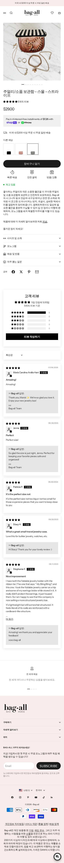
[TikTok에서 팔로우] (44, 797)
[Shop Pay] (12, 122)
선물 (28, 833)
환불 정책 (43, 823)
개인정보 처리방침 (14, 823)
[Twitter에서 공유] (21, 272)
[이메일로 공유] (37, 272)
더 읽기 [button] (9, 619)
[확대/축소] (59, 72)
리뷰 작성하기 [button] (32, 336)
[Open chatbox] (57, 857)
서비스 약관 (31, 823)
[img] (13, 368)
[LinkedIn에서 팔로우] (51, 797)
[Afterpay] (26, 122)
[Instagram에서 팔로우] (20, 797)
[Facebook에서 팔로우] (12, 797)
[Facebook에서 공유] (13, 272)
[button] (10, 101)
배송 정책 (54, 823)
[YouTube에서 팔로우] (36, 797)
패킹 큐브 (39, 830)
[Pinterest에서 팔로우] (28, 797)
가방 (31, 830)
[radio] (8, 149)
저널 (45, 221)
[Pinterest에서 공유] (29, 272)
